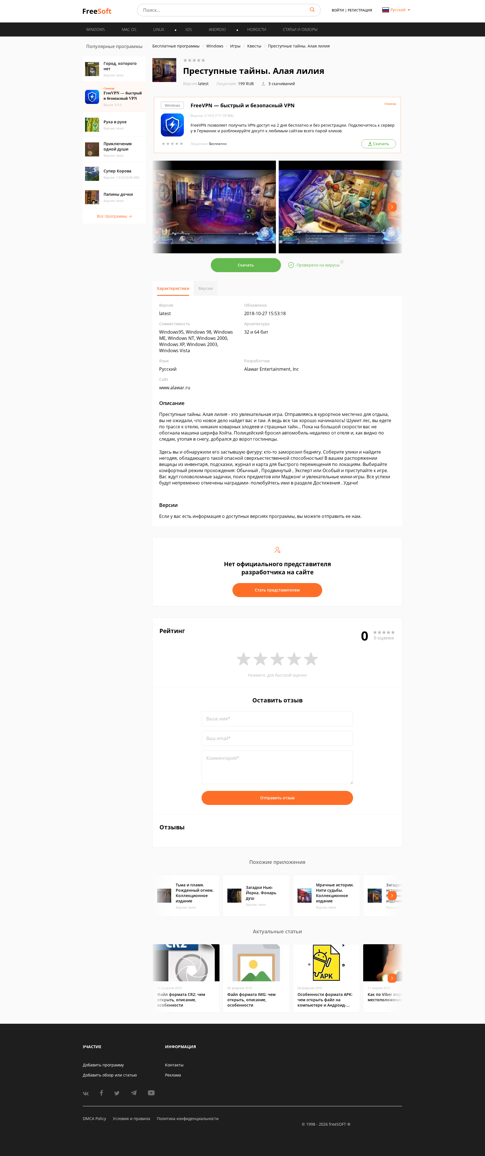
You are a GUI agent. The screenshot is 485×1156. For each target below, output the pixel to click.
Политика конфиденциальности (188, 1118)
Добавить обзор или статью (110, 1075)
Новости (256, 29)
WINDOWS (95, 29)
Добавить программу (103, 1065)
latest (196, 83)
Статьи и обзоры (300, 29)
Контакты (174, 1065)
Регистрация (360, 10)
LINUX (158, 29)
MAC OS (129, 29)
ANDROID (217, 29)
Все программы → (114, 216)
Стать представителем (277, 590)
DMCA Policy (94, 1118)
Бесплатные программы (176, 46)
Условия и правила (131, 1118)
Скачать (246, 265)
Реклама (173, 1075)
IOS (189, 29)
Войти (338, 10)
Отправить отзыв (277, 797)
